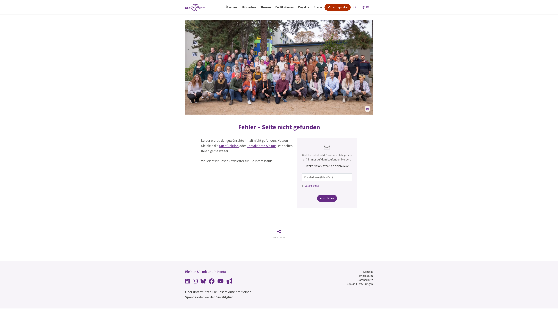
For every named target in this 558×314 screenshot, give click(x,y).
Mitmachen (249, 7)
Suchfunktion (229, 145)
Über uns (231, 7)
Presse (318, 7)
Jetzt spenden (340, 7)
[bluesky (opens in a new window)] (203, 282)
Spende (190, 297)
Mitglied (227, 297)
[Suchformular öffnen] (355, 7)
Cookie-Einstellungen (360, 284)
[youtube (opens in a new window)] (220, 282)
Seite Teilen (279, 237)
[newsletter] (229, 282)
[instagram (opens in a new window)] (195, 282)
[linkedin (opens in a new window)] (187, 282)
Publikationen (284, 7)
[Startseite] (195, 7)
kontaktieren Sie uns (261, 145)
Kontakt (368, 271)
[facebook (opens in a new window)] (211, 282)
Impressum (366, 276)
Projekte (303, 7)
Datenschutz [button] (311, 185)
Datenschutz (365, 280)
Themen (266, 7)
